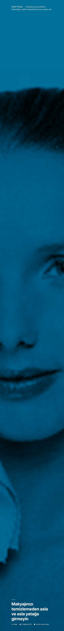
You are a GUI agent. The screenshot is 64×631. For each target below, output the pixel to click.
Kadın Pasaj (16, 6)
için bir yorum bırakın (42, 624)
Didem (15, 624)
